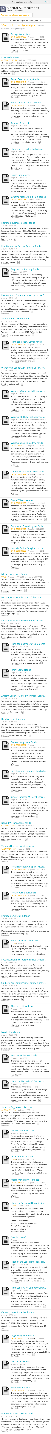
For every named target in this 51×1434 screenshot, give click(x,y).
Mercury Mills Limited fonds (25, 1179)
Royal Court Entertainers (23, 892)
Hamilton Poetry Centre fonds (26, 341)
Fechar (47, 2)
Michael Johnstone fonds (14, 574)
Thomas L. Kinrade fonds (23, 1006)
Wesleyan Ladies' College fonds (27, 442)
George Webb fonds (21, 34)
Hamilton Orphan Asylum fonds (17, 1413)
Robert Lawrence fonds (23, 1130)
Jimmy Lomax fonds (21, 669)
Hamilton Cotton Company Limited (29, 1287)
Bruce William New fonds (23, 500)
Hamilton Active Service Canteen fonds (21, 246)
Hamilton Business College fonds (18, 222)
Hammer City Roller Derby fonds (27, 149)
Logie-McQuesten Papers (24, 1335)
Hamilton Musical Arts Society (26, 102)
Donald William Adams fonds (16, 822)
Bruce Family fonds (20, 174)
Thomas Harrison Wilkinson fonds (18, 846)
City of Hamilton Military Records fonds (31, 796)
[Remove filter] (31, 15)
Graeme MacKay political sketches (28, 196)
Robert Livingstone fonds (24, 742)
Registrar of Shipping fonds (25, 269)
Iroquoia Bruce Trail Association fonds (30, 471)
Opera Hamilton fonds (22, 1156)
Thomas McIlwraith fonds (24, 1055)
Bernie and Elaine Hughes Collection (29, 526)
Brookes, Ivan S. (19, 1237)
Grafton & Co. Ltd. (20, 123)
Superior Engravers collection (16, 1107)
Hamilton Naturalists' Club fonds (27, 1081)
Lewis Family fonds (20, 1361)
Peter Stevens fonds (21, 1387)
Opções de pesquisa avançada (25, 20)
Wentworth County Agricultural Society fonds (24, 367)
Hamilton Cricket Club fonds (15, 915)
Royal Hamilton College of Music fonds (30, 866)
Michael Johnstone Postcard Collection (21, 597)
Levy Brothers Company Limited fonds (30, 770)
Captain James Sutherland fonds (17, 1312)
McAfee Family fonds (11, 1032)
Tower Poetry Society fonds (25, 79)
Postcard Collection (11, 57)
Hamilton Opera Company (24, 940)
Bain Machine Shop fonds (14, 719)
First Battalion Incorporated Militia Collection (24, 959)
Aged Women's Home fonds (15, 318)
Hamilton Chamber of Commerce (28, 643)
